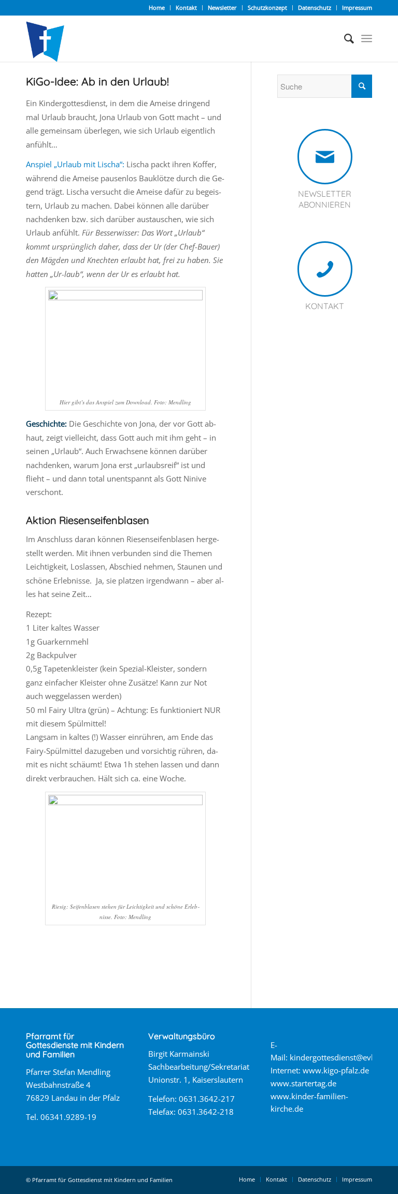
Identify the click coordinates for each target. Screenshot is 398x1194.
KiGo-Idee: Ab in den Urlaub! (97, 81)
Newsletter (222, 7)
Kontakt (186, 7)
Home (157, 7)
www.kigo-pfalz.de (336, 1070)
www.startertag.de (303, 1083)
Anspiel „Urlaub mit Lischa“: (75, 164)
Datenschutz (314, 7)
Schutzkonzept (267, 7)
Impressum (357, 7)
